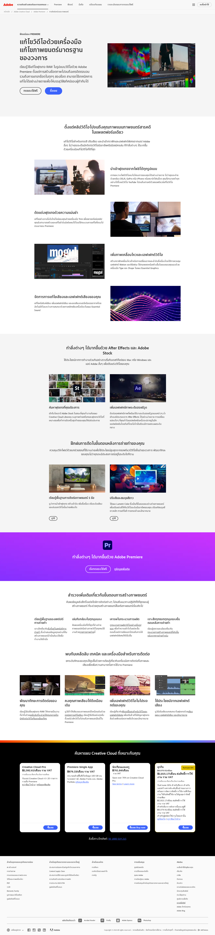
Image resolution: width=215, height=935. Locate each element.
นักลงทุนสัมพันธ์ (182, 891)
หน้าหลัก (7, 12)
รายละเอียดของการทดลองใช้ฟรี (120, 4)
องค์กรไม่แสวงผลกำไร (100, 871)
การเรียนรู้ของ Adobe (141, 879)
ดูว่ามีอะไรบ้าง (28, 784)
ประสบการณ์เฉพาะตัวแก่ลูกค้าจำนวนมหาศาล (64, 867)
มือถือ (81, 4)
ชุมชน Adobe (138, 875)
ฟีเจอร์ (70, 4)
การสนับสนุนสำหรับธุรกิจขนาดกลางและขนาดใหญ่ (151, 883)
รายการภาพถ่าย (87, 632)
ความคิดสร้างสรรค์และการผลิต (60, 879)
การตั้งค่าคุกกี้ (168, 930)
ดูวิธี (53, 518)
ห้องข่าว (179, 883)
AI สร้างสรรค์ (11, 867)
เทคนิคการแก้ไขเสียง (74, 715)
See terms (117, 784)
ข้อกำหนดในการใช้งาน (153, 930)
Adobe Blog (181, 911)
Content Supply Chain (57, 871)
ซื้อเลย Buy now (137, 827)
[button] (193, 4)
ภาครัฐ (94, 875)
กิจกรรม (180, 879)
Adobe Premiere (39, 12)
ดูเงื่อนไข (161, 819)
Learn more (129, 784)
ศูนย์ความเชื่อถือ (182, 899)
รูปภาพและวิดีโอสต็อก (14, 895)
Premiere (58, 4)
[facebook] (28, 930)
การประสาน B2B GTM (57, 883)
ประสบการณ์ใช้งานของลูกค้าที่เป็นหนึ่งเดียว (64, 875)
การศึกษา (95, 867)
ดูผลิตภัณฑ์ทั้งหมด (13, 899)
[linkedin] (44, 930)
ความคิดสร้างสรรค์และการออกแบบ (31, 4)
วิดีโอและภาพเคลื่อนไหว (15, 879)
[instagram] (34, 930)
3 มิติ (8, 887)
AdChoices (204, 930)
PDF (8, 883)
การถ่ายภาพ (11, 871)
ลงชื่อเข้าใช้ (204, 4)
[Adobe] (8, 4)
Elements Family (13, 891)
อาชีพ (179, 875)
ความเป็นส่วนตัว (138, 930)
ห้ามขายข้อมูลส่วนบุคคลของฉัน (185, 930)
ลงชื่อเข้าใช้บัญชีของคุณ (185, 867)
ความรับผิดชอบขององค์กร (186, 887)
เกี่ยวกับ (179, 871)
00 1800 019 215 (117, 838)
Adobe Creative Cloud (22, 12)
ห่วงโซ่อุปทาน (181, 895)
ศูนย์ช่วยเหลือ (139, 867)
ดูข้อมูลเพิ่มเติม (122, 569)
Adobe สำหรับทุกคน (184, 907)
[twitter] (39, 930)
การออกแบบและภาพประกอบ (17, 875)
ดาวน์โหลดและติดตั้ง (141, 871)
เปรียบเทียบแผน (95, 4)
